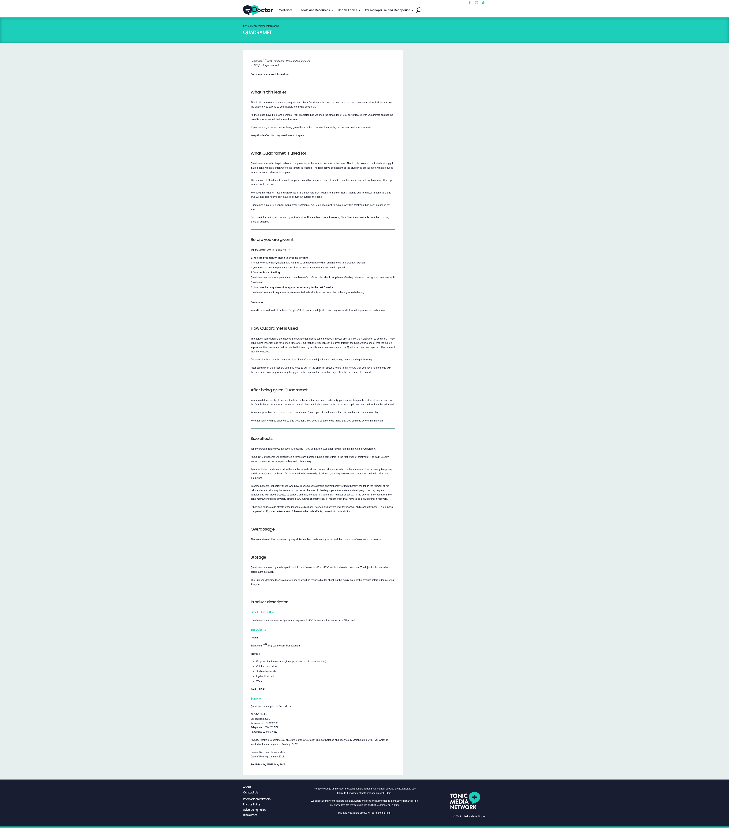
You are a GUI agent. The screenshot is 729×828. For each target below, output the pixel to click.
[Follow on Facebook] (469, 2)
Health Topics (347, 10)
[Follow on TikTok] (483, 2)
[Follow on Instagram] (476, 2)
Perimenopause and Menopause (387, 10)
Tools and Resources (315, 10)
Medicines (286, 10)
